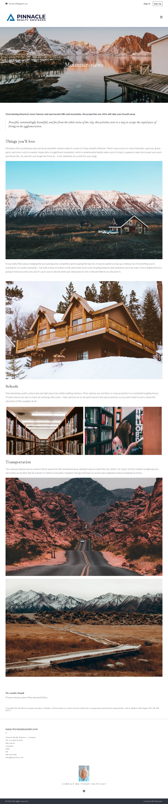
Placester (158, 801)
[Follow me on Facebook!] (84, 791)
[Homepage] (26, 17)
